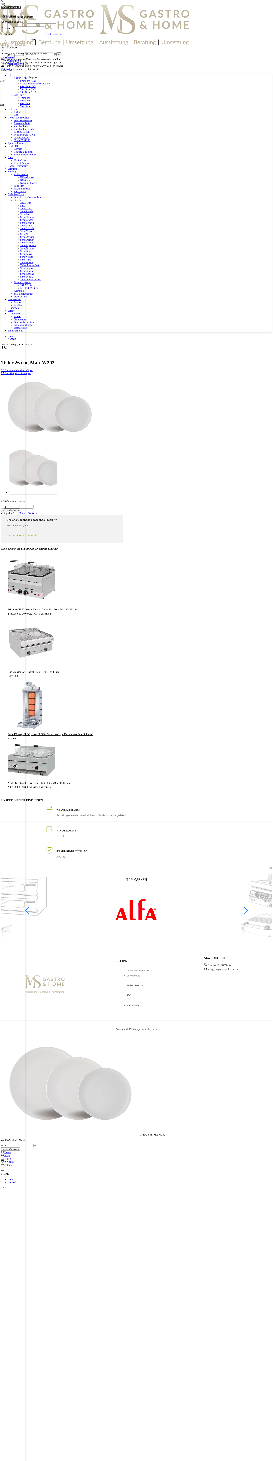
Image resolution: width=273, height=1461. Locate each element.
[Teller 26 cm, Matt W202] (70, 1134)
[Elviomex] (136, 933)
